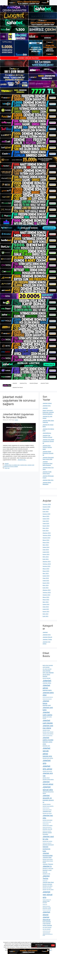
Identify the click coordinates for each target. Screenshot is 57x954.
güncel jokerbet (46, 678)
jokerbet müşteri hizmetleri (47, 833)
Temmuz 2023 (47, 564)
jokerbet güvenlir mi (48, 801)
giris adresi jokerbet (47, 669)
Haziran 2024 (46, 537)
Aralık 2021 (46, 609)
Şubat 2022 (46, 604)
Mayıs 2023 (46, 568)
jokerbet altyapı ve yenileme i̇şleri (12, 465)
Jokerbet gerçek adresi (46, 751)
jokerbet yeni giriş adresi (48, 889)
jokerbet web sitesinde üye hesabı (47, 935)
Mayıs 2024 (46, 540)
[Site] (28, 98)
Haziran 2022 (46, 595)
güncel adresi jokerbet (46, 675)
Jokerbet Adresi (47, 403)
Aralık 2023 (46, 552)
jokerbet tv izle (46, 873)
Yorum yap (6, 468)
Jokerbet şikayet (46, 913)
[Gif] (28, 160)
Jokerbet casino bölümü (48, 733)
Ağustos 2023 (47, 561)
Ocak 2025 (46, 521)
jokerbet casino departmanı (47, 735)
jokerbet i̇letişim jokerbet (47, 809)
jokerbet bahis (23, 465)
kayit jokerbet (47, 921)
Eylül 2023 (46, 559)
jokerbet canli (47, 705)
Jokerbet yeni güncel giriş (47, 894)
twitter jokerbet (47, 925)
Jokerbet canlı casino (47, 713)
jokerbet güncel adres (48, 779)
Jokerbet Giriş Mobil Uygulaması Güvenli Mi (48, 441)
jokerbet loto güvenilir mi (47, 827)
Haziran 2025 (46, 514)
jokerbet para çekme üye (47, 843)
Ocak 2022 (46, 606)
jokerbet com (46, 745)
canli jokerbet (46, 667)
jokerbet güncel (46, 777)
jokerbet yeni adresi (47, 887)
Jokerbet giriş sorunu (47, 771)
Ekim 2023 (46, 556)
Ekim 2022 (46, 585)
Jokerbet (15, 383)
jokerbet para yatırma (47, 841)
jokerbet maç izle (47, 829)
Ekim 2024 (46, 528)
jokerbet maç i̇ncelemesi (47, 830)
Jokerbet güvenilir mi (47, 796)
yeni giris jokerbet (46, 929)
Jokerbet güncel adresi (48, 783)
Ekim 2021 (45, 614)
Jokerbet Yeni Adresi (18, 387)
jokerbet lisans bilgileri (47, 825)
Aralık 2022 (46, 580)
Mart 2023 (46, 573)
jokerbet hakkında (47, 804)
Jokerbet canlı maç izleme (48, 727)
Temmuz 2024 (47, 535)
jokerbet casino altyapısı (48, 731)
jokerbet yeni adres (47, 886)
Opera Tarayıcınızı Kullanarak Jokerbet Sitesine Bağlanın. (48, 412)
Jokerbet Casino (46, 730)
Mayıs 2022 (46, 597)
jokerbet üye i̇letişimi (46, 906)
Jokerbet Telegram (48, 864)
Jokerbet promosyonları (48, 854)
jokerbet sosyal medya (48, 859)
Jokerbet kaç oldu (48, 816)
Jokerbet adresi (46, 686)
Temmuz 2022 (47, 592)
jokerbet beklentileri (46, 932)
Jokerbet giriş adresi (47, 767)
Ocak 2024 (46, 549)
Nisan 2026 (46, 509)
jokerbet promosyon (48, 844)
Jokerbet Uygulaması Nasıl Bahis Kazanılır (47, 463)
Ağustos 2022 (46, 590)
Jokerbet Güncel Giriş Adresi (48, 792)
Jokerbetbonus (47, 433)
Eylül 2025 (45, 511)
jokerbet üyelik (47, 908)
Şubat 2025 (46, 518)
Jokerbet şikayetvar (46, 918)
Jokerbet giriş (47, 761)
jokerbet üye (45, 904)
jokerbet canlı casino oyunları (47, 717)
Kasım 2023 (46, 554)
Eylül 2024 (46, 530)
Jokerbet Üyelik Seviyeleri (46, 902)
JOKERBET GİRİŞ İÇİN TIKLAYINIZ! (28, 58)
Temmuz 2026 (47, 504)
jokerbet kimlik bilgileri (47, 820)
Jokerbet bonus (46, 702)
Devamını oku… (22, 459)
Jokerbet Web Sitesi (48, 882)
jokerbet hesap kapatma (48, 806)
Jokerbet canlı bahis (48, 709)
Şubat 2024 (46, 547)
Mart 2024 (46, 545)
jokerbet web (45, 880)
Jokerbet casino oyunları (48, 739)
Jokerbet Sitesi (47, 857)
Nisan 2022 (46, 599)
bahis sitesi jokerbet (48, 665)
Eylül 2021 (45, 616)
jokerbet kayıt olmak (47, 813)
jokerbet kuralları (46, 823)
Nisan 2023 (46, 571)
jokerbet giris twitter (48, 758)
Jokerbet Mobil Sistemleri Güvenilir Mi (48, 453)
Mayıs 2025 (46, 516)
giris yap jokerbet (48, 672)
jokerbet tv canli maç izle (47, 871)
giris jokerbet (46, 670)
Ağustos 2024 (47, 533)
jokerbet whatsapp (47, 884)
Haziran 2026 (46, 506)
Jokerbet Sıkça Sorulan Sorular (48, 861)
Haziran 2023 (46, 566)
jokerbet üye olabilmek (47, 909)
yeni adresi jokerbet (47, 927)
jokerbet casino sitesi (47, 743)
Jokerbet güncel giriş (48, 788)
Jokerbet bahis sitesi (48, 694)
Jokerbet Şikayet (33, 383)
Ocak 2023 (46, 578)
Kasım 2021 (46, 611)
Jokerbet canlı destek (48, 721)
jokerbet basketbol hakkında (48, 697)
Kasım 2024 (46, 526)
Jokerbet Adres (47, 683)
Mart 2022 (46, 602)
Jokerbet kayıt (47, 811)
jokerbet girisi (47, 756)
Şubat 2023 (46, 576)
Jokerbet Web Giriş (48, 480)
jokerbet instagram (46, 807)
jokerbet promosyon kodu (46, 849)
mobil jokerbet (47, 923)
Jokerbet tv (47, 866)
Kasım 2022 (46, 583)
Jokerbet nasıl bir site (48, 837)
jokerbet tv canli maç (48, 868)
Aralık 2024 (46, 523)
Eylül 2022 (45, 587)
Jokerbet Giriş (23, 383)
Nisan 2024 (46, 542)
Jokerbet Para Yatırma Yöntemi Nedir (47, 447)
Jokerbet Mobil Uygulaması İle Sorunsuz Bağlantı (18, 416)
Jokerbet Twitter (45, 383)
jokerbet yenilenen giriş (47, 899)
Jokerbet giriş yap (48, 774)
